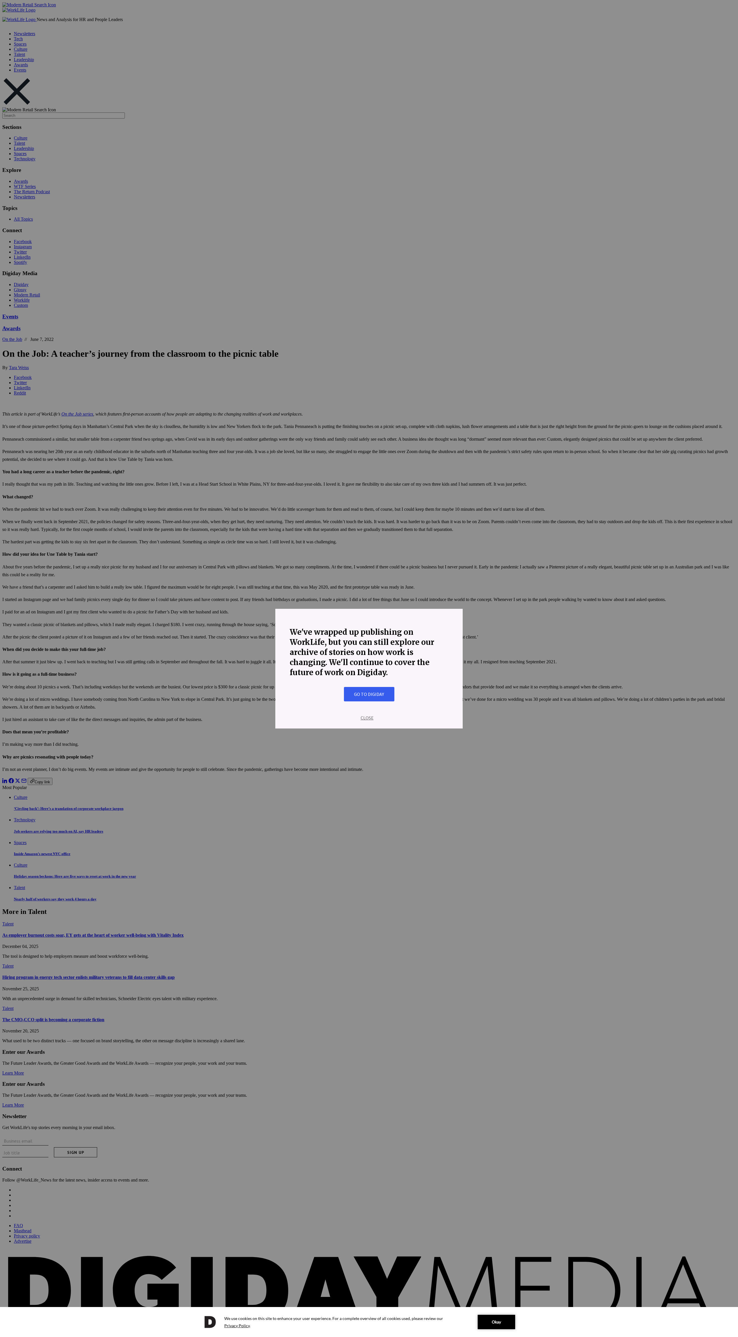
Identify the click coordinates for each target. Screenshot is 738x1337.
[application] (369, 1322)
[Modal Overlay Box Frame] (369, 668)
